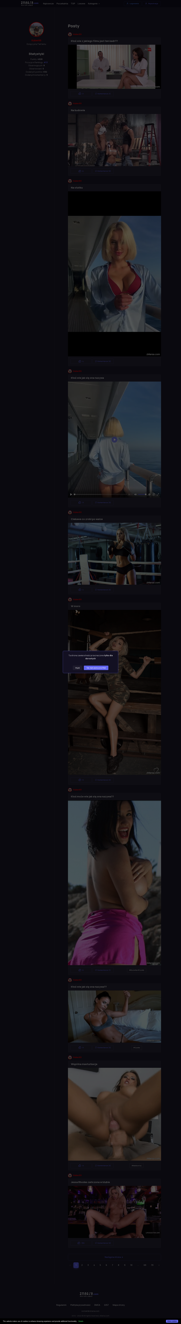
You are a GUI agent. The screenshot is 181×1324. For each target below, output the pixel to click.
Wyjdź (77, 668)
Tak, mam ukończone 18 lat (96, 668)
